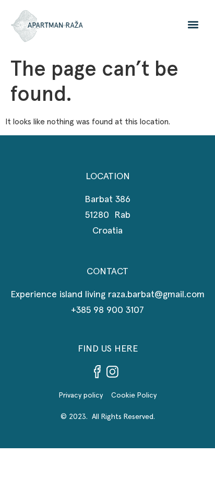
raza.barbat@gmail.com (156, 294)
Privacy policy (85, 395)
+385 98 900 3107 (107, 310)
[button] (192, 24)
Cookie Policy (134, 395)
